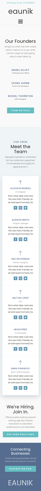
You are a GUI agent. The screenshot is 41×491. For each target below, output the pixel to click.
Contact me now (20, 468)
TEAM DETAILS (20, 110)
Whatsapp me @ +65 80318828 (20, 2)
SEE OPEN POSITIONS (20, 434)
